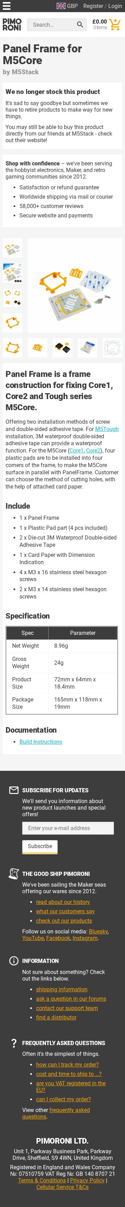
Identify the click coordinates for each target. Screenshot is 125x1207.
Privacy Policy (87, 1180)
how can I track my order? (67, 1064)
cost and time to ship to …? (69, 1074)
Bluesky (98, 931)
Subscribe (40, 846)
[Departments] (6, 5)
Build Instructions (40, 742)
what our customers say (65, 911)
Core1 (76, 450)
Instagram (85, 938)
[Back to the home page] (12, 24)
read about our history (63, 902)
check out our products (64, 920)
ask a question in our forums (71, 998)
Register (93, 6)
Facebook (58, 938)
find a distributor (56, 1017)
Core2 (93, 450)
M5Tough (107, 429)
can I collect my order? (63, 1099)
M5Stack (25, 72)
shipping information (62, 989)
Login (115, 6)
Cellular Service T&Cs (62, 1187)
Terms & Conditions (42, 1180)
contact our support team (67, 1008)
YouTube (33, 938)
